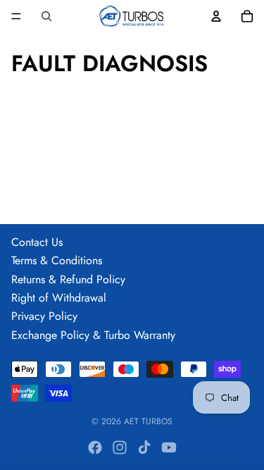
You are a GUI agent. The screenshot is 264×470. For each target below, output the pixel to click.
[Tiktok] (144, 447)
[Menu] (16, 16)
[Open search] (46, 16)
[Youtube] (169, 447)
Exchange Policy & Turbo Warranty (93, 335)
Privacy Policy (44, 316)
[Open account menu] (216, 16)
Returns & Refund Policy (68, 279)
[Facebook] (95, 447)
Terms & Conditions (56, 260)
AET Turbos (148, 421)
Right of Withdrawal (58, 298)
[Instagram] (119, 447)
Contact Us (37, 242)
